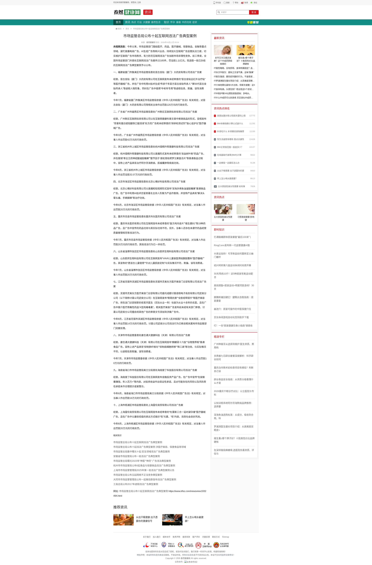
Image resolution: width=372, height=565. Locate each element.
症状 (194, 22)
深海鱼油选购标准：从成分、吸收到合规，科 (233, 417)
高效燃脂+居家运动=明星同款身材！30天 (234, 287)
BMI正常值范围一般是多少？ (228, 147)
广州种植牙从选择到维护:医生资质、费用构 (234, 346)
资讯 (147, 12)
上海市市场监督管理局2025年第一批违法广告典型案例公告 (143, 470)
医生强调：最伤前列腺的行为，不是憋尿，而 (235, 76)
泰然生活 (155, 22)
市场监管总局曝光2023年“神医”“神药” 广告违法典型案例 (142, 461)
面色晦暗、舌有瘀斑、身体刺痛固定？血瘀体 (235, 68)
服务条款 (186, 537)
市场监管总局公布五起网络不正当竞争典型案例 (137, 475)
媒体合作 (166, 537)
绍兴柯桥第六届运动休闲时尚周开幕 (232, 265)
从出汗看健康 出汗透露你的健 (229, 170)
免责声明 (176, 537)
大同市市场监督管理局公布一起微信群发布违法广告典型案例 (144, 479)
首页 (118, 22)
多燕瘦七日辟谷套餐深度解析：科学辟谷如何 (233, 358)
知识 (166, 22)
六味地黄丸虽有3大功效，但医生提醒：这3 (235, 85)
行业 (139, 22)
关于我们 (147, 537)
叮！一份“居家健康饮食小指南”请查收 (233, 325)
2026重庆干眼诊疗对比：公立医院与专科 (234, 393)
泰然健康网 (150, 42)
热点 (133, 22)
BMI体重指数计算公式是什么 (228, 123)
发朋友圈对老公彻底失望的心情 (230, 115)
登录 (134, 2)
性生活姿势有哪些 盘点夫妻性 (229, 139)
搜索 (228, 3)
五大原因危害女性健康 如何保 (229, 186)
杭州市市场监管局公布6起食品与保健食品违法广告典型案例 (144, 465)
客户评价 (196, 537)
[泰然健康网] (127, 12)
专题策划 (253, 22)
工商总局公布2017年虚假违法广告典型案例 (135, 484)
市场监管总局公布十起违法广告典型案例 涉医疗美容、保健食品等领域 (149, 447)
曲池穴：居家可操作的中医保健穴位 (232, 309)
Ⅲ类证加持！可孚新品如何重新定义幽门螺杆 (233, 255)
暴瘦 (178, 22)
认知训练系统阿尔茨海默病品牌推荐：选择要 (233, 405)
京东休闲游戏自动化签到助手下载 (231, 317)
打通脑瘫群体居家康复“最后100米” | (232, 237)
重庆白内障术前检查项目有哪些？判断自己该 (233, 369)
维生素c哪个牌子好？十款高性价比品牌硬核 (234, 440)
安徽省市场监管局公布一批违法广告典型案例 (136, 456)
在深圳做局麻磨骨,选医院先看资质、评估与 (234, 452)
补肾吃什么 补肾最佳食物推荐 (229, 131)
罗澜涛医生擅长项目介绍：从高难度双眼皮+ (235, 81)
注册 (139, 2)
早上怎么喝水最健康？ (225, 178)
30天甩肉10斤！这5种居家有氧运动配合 (233, 275)
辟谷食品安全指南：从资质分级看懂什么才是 (233, 381)
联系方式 (216, 537)
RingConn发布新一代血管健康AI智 (232, 245)
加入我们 (156, 537)
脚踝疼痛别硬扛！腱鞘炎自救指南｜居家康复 (233, 299)
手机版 (218, 3)
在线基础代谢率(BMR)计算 (227, 155)
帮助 (236, 3)
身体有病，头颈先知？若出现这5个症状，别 (235, 89)
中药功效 (186, 22)
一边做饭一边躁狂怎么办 (226, 163)
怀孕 (172, 22)
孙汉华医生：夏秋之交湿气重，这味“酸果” (235, 72)
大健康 (146, 22)
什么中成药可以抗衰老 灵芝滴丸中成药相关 (235, 97)
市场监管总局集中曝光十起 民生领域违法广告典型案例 (141, 451)
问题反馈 (206, 537)
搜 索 (254, 12)
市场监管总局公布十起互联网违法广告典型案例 (137, 442)
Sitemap (225, 537)
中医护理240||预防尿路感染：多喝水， (233, 93)
